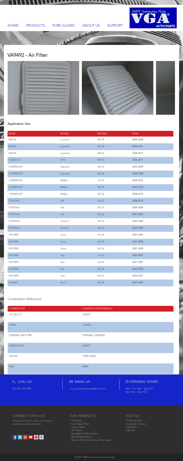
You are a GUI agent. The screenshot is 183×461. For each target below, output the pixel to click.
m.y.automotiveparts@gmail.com (88, 388)
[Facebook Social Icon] (15, 437)
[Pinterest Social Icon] (36, 437)
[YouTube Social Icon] (31, 437)
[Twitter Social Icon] (20, 437)
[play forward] (170, 88)
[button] (43, 88)
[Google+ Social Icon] (25, 437)
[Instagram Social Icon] (41, 437)
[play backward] (12, 88)
